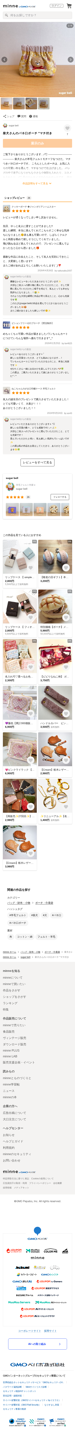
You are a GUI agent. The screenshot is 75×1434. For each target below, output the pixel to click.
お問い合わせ (11, 1160)
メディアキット (21, 1187)
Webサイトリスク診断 (36, 1387)
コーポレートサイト (29, 1330)
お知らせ (9, 1134)
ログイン (57, 5)
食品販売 (9, 1031)
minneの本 (10, 1097)
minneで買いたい (14, 984)
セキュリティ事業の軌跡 (14, 1409)
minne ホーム (9, 952)
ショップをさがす (14, 996)
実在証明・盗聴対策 (12, 1395)
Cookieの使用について (42, 1178)
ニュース (9, 1090)
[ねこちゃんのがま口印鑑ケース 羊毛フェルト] (29, 393)
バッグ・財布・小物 (18, 902)
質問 (23, 116)
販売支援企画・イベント (19, 1062)
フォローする (59, 497)
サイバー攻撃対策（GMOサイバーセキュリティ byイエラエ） (32, 1400)
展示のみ (37, 143)
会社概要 (57, 1183)
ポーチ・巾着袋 (44, 902)
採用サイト (50, 1330)
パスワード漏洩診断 (12, 1387)
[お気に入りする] (67, 128)
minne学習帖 (11, 1084)
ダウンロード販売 (14, 1044)
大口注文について (14, 1119)
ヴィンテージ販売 (14, 1037)
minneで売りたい (14, 1025)
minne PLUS (11, 1050)
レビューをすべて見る (37, 462)
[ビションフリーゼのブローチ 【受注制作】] (28, 327)
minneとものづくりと (17, 1078)
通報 (35, 116)
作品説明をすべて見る (35, 183)
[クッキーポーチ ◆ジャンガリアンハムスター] (29, 211)
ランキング (10, 1003)
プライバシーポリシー (40, 1183)
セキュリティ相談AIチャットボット (19, 1391)
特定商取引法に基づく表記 (16, 1178)
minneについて (13, 977)
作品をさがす (11, 990)
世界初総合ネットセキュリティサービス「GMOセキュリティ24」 (34, 1382)
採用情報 (7, 1187)
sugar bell (14, 125)
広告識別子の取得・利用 (15, 1183)
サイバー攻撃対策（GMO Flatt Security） (22, 1405)
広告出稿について (14, 1112)
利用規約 (9, 1147)
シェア (11, 116)
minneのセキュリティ (17, 1154)
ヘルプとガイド (13, 1141)
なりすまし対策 (51, 1405)
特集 (6, 1009)
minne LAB (10, 1056)
